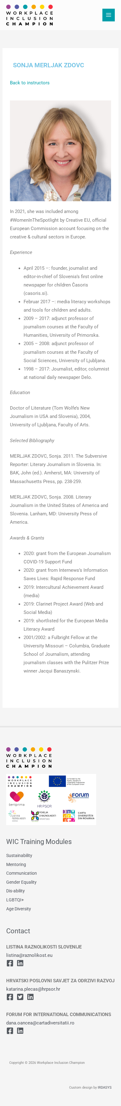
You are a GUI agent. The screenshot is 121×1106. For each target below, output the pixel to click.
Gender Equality (21, 882)
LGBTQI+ (15, 899)
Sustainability (19, 855)
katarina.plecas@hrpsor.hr (33, 989)
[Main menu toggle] (108, 15)
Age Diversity (18, 908)
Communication (21, 873)
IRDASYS (105, 1088)
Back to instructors (30, 83)
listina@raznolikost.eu (29, 955)
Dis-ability (15, 890)
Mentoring (16, 864)
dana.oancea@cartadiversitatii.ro (40, 1023)
